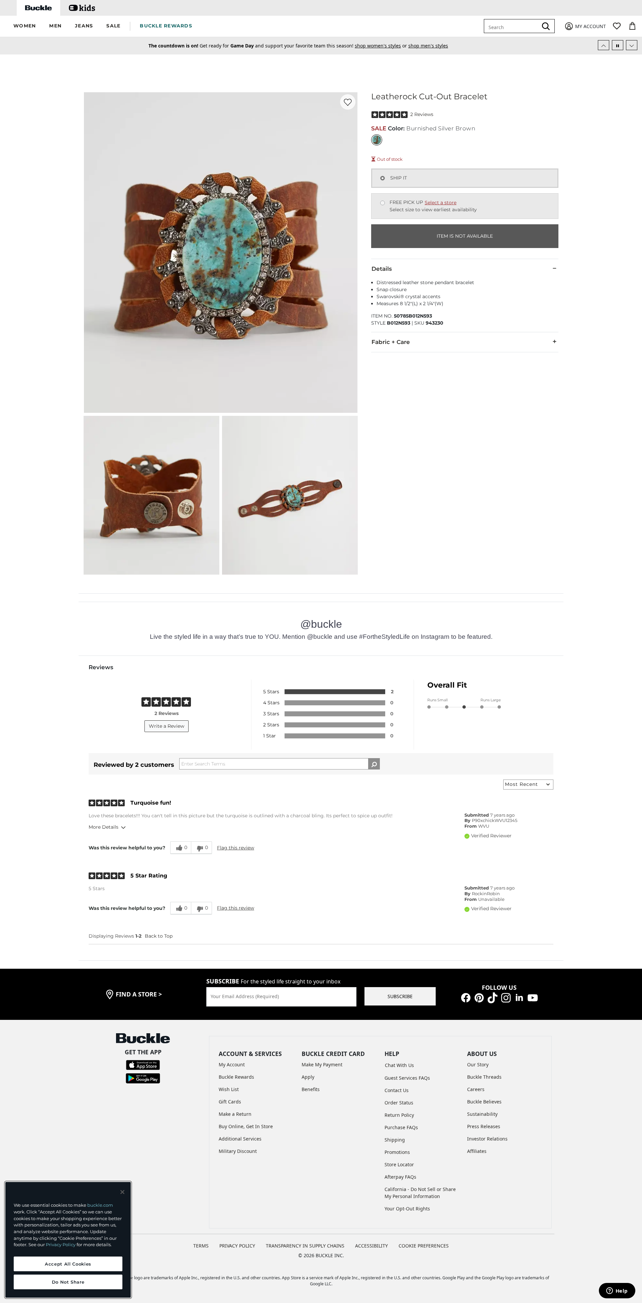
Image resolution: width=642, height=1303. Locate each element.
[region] (68, 1240)
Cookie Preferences (424, 1245)
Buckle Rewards (236, 1077)
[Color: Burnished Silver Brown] (377, 140)
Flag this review (235, 848)
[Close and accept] (122, 1192)
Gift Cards (230, 1101)
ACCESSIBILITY (371, 1245)
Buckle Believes (484, 1101)
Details (381, 268)
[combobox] (515, 26)
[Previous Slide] (603, 45)
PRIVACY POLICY (237, 1245)
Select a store (440, 203)
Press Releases (483, 1126)
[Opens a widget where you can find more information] (617, 1291)
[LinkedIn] (519, 997)
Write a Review (166, 726)
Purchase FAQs (401, 1127)
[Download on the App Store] (143, 1064)
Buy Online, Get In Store (246, 1126)
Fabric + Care (390, 342)
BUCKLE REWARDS (166, 26)
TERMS (201, 1245)
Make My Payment (322, 1064)
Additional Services (240, 1139)
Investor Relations (487, 1139)
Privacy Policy (61, 1244)
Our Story (478, 1064)
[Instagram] (506, 997)
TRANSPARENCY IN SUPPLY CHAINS (305, 1245)
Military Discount (238, 1151)
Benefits (311, 1089)
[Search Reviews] (374, 763)
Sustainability (482, 1114)
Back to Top (159, 936)
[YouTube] (532, 997)
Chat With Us (399, 1065)
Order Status (399, 1102)
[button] (24, 26)
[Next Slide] (631, 45)
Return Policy (399, 1115)
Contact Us (397, 1090)
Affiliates (477, 1151)
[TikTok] (492, 997)
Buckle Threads (484, 1077)
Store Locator (399, 1164)
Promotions (397, 1152)
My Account (232, 1064)
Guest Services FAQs (407, 1078)
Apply (308, 1077)
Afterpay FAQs (400, 1177)
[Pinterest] (479, 997)
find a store (139, 994)
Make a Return (235, 1114)
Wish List (229, 1089)
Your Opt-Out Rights (407, 1208)
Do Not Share (68, 1282)
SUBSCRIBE (400, 996)
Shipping (395, 1140)
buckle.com (100, 1205)
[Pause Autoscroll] (617, 45)
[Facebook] (465, 997)
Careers (476, 1089)
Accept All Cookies (68, 1264)
